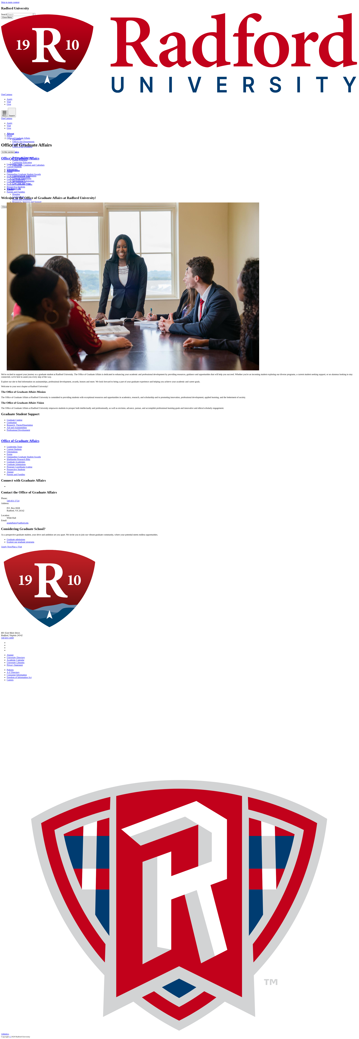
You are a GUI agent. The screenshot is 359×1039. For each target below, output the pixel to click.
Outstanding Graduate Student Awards (24, 174)
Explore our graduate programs (20, 542)
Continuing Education (22, 162)
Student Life (14, 188)
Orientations (12, 169)
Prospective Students (16, 187)
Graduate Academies (16, 179)
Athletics (5, 1034)
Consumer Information (17, 675)
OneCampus (6, 94)
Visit (9, 102)
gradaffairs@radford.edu (17, 523)
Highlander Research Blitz (18, 177)
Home (9, 135)
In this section (8, 152)
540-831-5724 (13, 501)
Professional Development (18, 430)
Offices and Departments (23, 141)
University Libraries (15, 662)
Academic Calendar (15, 660)
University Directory (16, 657)
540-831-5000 (7, 638)
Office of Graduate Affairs (18, 138)
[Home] (179, 92)
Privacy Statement (15, 665)
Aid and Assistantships (17, 427)
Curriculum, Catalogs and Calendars (28, 165)
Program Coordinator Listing (19, 184)
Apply (9, 99)
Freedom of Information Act (19, 677)
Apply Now (6, 547)
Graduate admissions (16, 539)
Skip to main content (10, 2)
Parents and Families (16, 192)
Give (9, 104)
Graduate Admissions (16, 182)
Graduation (12, 422)
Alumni (10, 189)
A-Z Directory (13, 672)
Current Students (14, 167)
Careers (10, 680)
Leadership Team (14, 164)
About (10, 133)
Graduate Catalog (14, 420)
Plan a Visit (17, 547)
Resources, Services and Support (26, 202)
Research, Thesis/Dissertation (20, 425)
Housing (16, 194)
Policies (10, 670)
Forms (9, 172)
